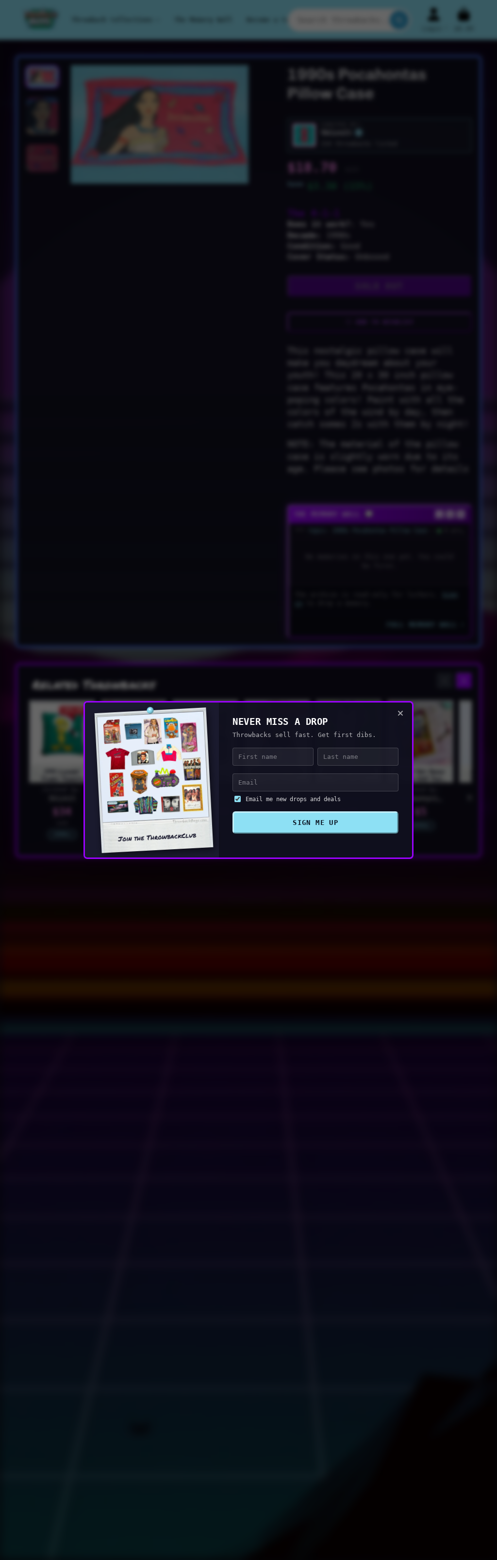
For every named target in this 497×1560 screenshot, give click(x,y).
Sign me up (315, 822)
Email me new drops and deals (293, 799)
